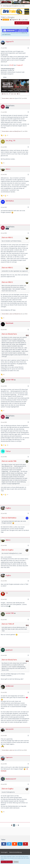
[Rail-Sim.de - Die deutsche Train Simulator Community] (6, 2)
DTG (10, 65)
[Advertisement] (15, 220)
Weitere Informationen (7, 862)
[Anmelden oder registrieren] (23, 2)
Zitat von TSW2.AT (8, 624)
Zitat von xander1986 (9, 461)
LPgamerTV (15, 19)
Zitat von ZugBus (7, 550)
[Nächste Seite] (18, 825)
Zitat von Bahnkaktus (9, 518)
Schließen (16, 862)
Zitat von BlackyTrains (9, 334)
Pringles (18, 65)
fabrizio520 (17, 750)
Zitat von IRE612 (7, 237)
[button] (28, 2)
